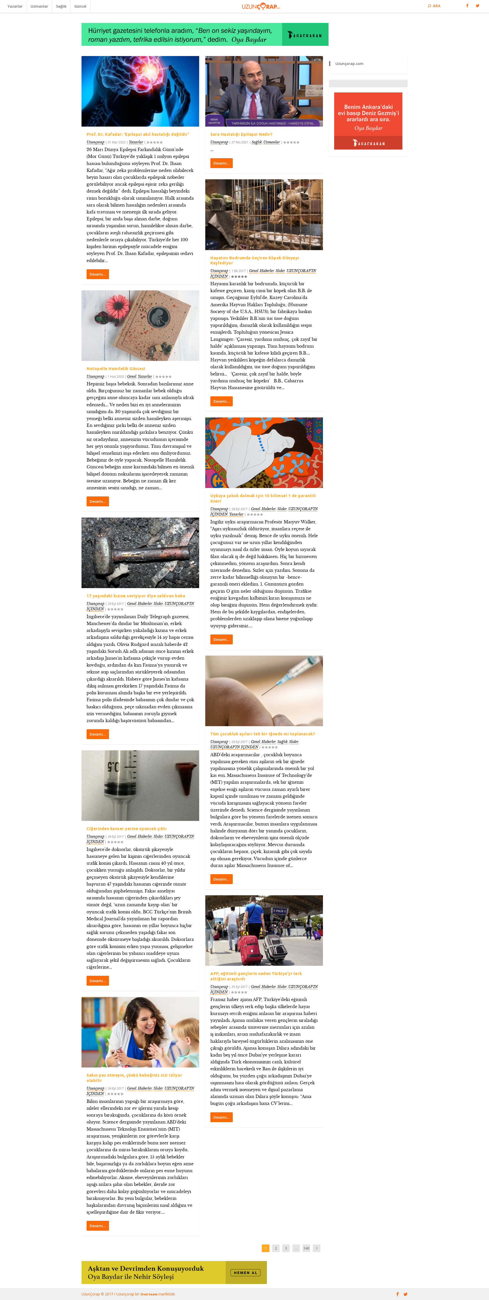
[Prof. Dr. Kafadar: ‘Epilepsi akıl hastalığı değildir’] (140, 91)
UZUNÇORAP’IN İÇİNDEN (234, 747)
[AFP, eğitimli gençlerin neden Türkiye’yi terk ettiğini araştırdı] (264, 930)
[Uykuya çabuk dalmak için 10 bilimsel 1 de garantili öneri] (264, 452)
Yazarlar (15, 6)
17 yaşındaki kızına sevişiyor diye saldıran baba (136, 595)
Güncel (80, 6)
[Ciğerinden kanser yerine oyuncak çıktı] (140, 785)
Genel (131, 376)
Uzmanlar (39, 6)
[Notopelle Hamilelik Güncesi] (140, 325)
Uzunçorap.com (349, 63)
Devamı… (98, 274)
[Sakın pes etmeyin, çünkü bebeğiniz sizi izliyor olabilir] (140, 1032)
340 (306, 1248)
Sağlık (61, 6)
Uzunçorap (95, 142)
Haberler (145, 603)
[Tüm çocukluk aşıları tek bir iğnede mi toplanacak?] (264, 691)
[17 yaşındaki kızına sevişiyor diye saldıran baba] (140, 553)
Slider (158, 603)
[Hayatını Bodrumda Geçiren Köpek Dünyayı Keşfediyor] (264, 214)
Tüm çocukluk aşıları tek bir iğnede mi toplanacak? (262, 734)
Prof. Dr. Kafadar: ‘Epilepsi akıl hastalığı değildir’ (138, 134)
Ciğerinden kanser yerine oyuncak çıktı (127, 828)
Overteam (149, 1294)
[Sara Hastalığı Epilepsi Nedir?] (264, 91)
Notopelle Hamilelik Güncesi (116, 368)
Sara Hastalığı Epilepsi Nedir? (241, 134)
